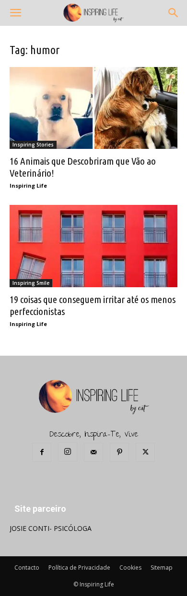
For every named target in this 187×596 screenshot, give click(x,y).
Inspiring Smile (30, 283)
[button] (15, 13)
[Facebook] (41, 452)
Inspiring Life (28, 185)
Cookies (130, 567)
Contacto (26, 567)
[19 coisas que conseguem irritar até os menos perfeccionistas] (93, 246)
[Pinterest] (119, 452)
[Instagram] (67, 451)
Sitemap (162, 567)
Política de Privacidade (79, 567)
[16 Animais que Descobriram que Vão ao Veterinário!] (93, 108)
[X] (145, 452)
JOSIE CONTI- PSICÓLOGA (51, 528)
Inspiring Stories (33, 144)
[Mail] (93, 452)
